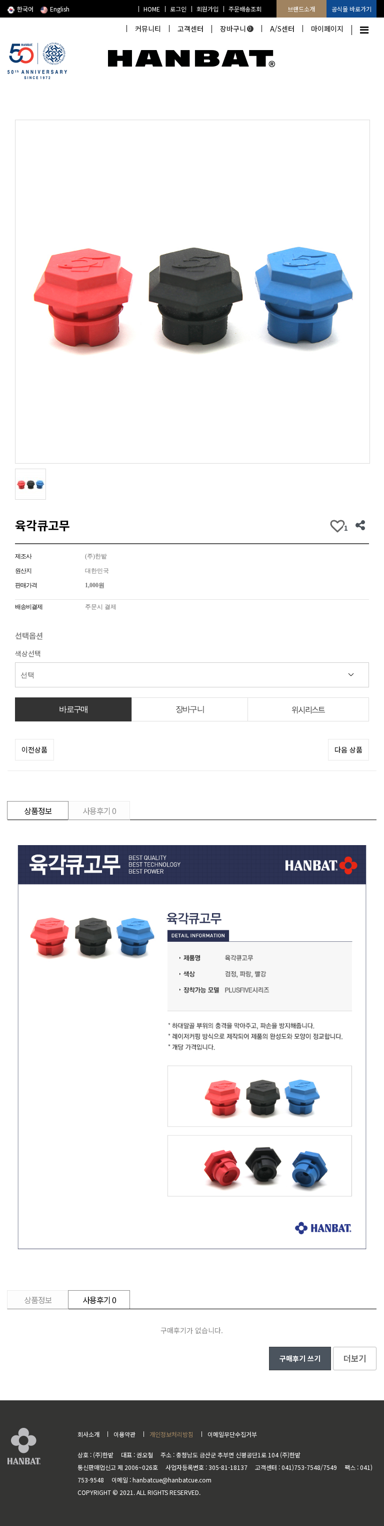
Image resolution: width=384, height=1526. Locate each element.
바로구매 (73, 709)
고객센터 (191, 29)
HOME (152, 9)
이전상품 (35, 749)
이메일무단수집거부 (232, 1434)
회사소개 (89, 1434)
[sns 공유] (360, 525)
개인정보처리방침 (172, 1434)
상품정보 (38, 811)
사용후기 (99, 811)
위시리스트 (308, 709)
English (60, 9)
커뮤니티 (148, 29)
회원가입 (207, 9)
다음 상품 (348, 749)
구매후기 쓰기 (300, 1358)
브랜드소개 (301, 9)
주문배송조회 (245, 9)
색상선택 (28, 653)
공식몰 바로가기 (352, 9)
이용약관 (125, 1434)
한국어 (25, 9)
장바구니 (236, 29)
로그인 (178, 9)
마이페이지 (327, 29)
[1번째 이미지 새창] (30, 483)
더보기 (355, 1358)
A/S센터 (282, 29)
